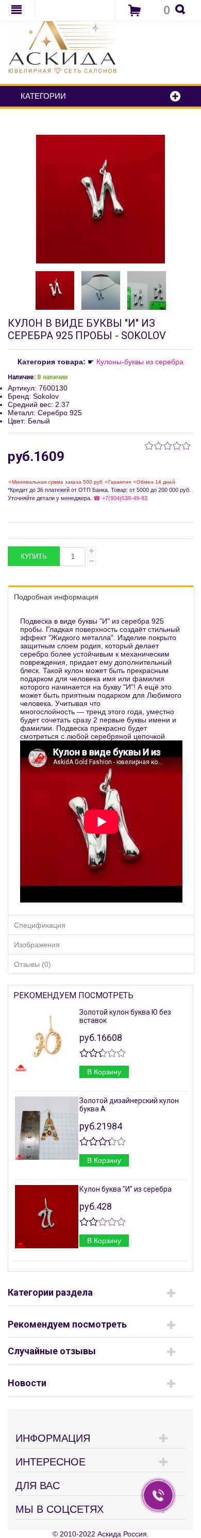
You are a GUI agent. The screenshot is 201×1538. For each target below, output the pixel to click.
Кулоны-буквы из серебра (139, 362)
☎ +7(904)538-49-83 (119, 498)
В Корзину (104, 1072)
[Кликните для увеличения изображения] (100, 199)
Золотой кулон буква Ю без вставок (125, 1016)
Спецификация (39, 925)
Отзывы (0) (32, 964)
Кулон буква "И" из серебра (125, 1189)
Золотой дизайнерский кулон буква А (129, 1105)
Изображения (37, 945)
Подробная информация (56, 597)
